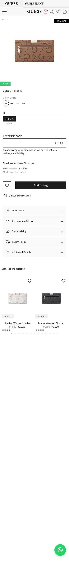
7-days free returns (20, 195)
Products (18, 90)
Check (59, 143)
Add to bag (41, 185)
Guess (6, 90)
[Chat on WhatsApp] (60, 550)
